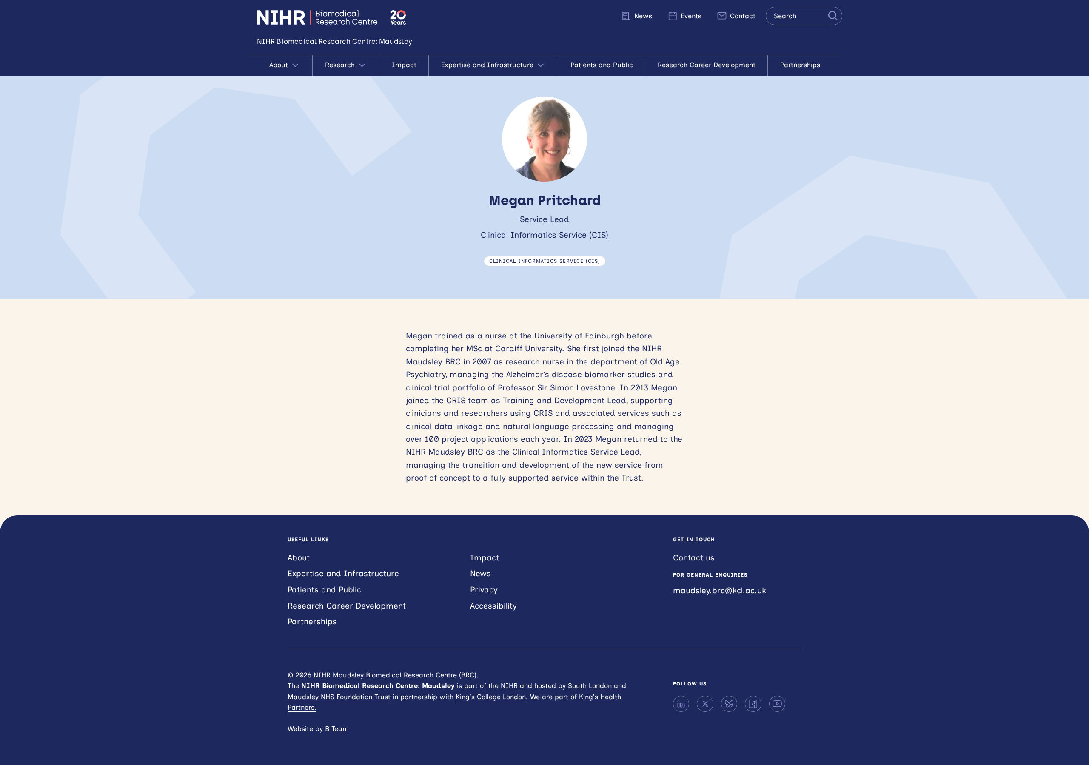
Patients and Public (601, 65)
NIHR (509, 686)
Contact (741, 16)
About (279, 65)
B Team (337, 729)
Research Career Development (706, 65)
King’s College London (491, 697)
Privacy (484, 589)
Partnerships (800, 65)
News (642, 16)
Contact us (694, 558)
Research (341, 65)
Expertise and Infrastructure (488, 65)
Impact (404, 65)
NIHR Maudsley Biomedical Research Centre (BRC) (318, 17)
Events (689, 16)
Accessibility (493, 606)
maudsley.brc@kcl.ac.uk (719, 590)
